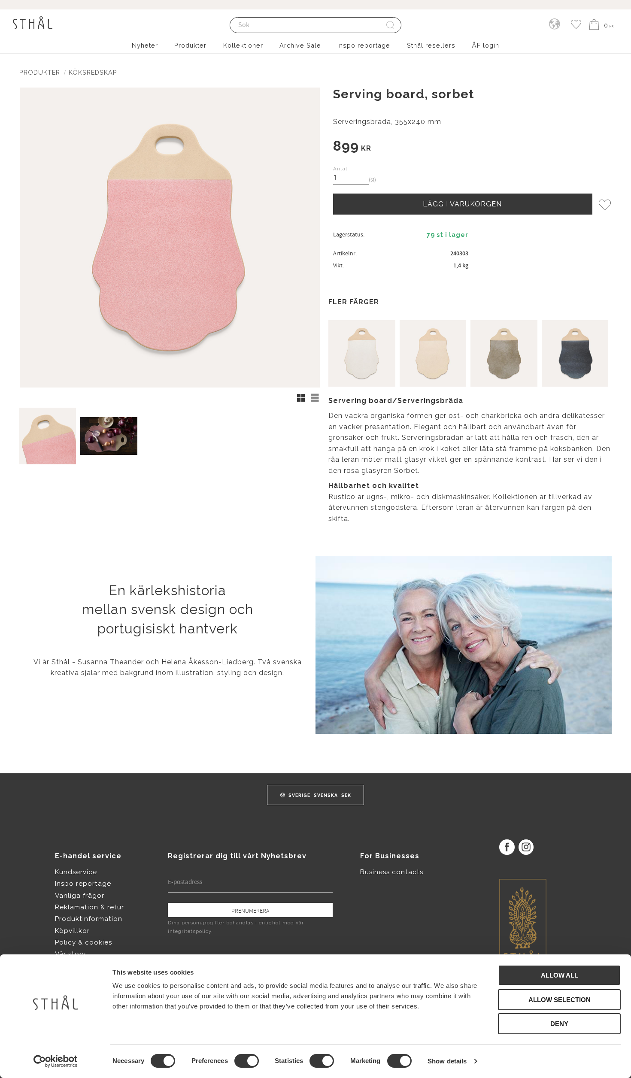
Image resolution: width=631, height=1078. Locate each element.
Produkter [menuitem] (190, 45)
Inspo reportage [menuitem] (363, 45)
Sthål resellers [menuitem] (431, 45)
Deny (559, 1023)
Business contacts (391, 872)
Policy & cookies (83, 942)
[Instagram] (526, 846)
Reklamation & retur (89, 907)
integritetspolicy (189, 931)
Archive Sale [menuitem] (300, 45)
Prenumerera (250, 910)
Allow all (559, 975)
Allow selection (559, 999)
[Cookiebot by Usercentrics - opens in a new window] (55, 1061)
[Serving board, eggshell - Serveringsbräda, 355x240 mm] (361, 353)
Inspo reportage (83, 883)
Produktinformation (88, 919)
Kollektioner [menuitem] (243, 45)
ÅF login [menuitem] (485, 45)
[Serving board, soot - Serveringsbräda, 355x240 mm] (575, 353)
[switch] (246, 1061)
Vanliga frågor (79, 895)
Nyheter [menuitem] (145, 45)
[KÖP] (462, 204)
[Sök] (390, 25)
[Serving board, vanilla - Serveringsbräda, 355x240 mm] (433, 353)
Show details (447, 1061)
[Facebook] (506, 846)
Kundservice (76, 872)
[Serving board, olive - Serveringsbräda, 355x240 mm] (503, 353)
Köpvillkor (72, 931)
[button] (576, 25)
